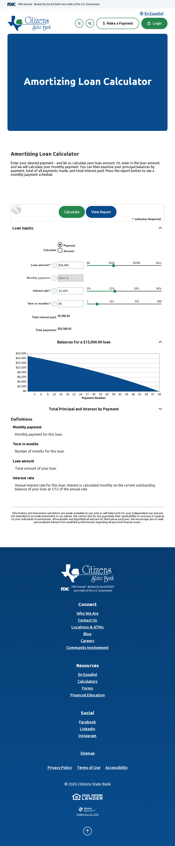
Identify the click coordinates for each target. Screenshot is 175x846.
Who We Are (87, 613)
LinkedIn (87, 729)
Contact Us (87, 620)
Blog (87, 634)
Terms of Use (88, 767)
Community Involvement (87, 647)
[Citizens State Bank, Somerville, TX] (29, 23)
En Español (87, 674)
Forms (87, 688)
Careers (87, 641)
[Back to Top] (87, 831)
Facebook (87, 722)
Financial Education (87, 695)
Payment (69, 245)
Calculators (87, 681)
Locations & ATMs (87, 627)
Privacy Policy (60, 767)
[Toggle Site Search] (90, 23)
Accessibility (116, 767)
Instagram (87, 736)
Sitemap (87, 753)
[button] (87, 228)
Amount (69, 251)
